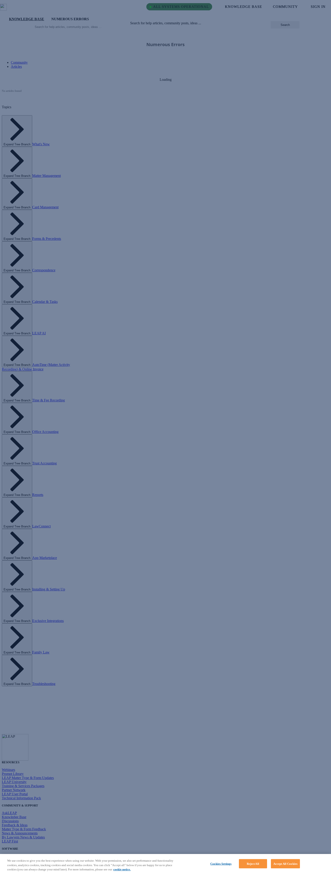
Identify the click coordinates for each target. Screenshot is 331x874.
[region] (165, 864)
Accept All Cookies (285, 863)
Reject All (253, 863)
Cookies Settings (220, 863)
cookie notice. (122, 869)
